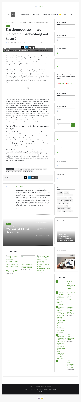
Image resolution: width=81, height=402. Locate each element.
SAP (66, 205)
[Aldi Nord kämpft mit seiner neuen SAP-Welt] (61, 346)
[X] (22, 47)
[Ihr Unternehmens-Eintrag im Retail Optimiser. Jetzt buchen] (66, 152)
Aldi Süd (66, 192)
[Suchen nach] (71, 14)
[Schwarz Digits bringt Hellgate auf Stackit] (12, 262)
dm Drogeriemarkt (62, 197)
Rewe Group (65, 203)
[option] (28, 230)
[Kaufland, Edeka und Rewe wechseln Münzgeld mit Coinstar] (61, 284)
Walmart (70, 211)
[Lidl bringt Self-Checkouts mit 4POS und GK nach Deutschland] (61, 319)
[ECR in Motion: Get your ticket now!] (66, 26)
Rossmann (60, 205)
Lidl (62, 200)
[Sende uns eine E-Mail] (24, 43)
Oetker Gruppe (18, 171)
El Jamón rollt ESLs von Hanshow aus (43, 269)
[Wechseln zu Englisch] (57, 14)
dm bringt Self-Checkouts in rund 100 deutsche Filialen (71, 296)
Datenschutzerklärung (50, 389)
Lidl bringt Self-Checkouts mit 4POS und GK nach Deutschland (71, 310)
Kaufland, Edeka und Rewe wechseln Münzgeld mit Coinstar (71, 285)
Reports (18, 14)
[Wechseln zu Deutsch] (42, 398)
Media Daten (47, 14)
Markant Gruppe (9, 171)
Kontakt (53, 14)
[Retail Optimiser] (41, 7)
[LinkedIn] (26, 47)
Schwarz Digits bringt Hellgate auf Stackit (11, 271)
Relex (59, 203)
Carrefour (60, 195)
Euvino (32, 169)
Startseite (9, 22)
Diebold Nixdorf (68, 195)
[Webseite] (17, 208)
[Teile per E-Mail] (30, 47)
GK (58, 200)
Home (9, 14)
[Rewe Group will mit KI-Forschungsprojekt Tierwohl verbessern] (28, 259)
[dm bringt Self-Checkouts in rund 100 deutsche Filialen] (61, 298)
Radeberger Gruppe (27, 171)
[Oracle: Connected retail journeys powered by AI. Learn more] (28, 88)
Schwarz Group (61, 208)
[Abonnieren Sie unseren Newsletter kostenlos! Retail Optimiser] (66, 178)
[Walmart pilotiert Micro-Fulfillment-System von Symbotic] (66, 233)
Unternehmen (25, 14)
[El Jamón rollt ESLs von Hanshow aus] (44, 261)
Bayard (16, 169)
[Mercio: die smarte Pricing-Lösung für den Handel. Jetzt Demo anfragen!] (66, 53)
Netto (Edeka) (68, 200)
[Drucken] (33, 47)
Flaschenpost (39, 169)
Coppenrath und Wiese (25, 169)
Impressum (32, 389)
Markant (45, 169)
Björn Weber (20, 43)
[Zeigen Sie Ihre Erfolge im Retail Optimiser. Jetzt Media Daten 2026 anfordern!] (66, 261)
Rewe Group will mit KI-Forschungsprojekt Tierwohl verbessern (27, 266)
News (13, 14)
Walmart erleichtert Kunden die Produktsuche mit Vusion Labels (17, 230)
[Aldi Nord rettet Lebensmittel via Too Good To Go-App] (61, 363)
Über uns (32, 14)
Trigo (59, 211)
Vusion (64, 211)
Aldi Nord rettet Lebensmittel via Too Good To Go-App (70, 364)
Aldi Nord (60, 192)
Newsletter (39, 14)
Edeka (70, 197)
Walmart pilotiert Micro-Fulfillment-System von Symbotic (65, 238)
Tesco (68, 208)
